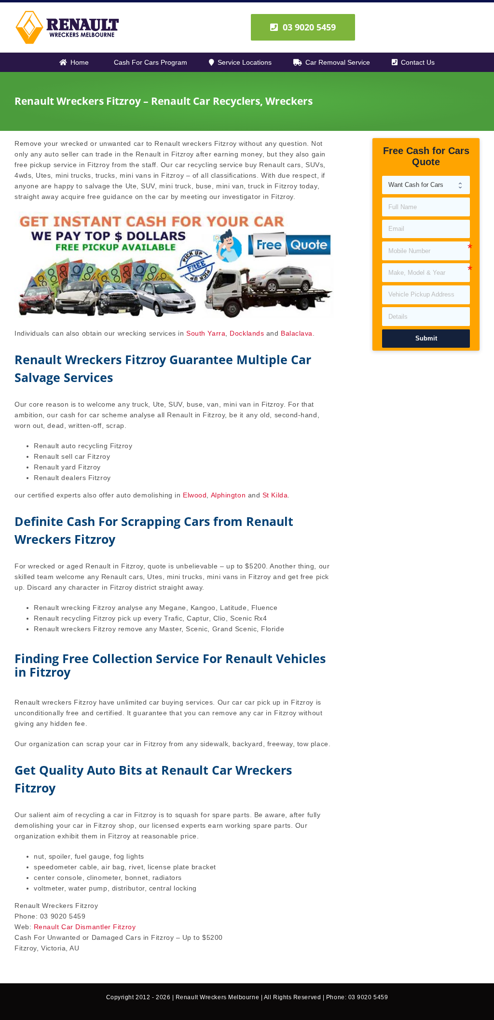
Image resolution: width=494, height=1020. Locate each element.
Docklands (247, 333)
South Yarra (205, 333)
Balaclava (297, 333)
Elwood (194, 495)
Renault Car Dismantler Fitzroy (85, 927)
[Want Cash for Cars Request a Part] (426, 185)
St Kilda (275, 495)
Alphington (228, 495)
